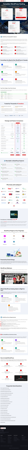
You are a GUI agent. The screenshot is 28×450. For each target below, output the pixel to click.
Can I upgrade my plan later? (4, 408)
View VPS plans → (17, 301)
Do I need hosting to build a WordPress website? (6, 415)
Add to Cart (7, 17)
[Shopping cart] (25, 0)
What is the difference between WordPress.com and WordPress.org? (8, 417)
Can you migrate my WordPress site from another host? (7, 393)
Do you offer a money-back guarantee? (5, 413)
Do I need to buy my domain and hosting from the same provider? (8, 420)
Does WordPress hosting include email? (5, 398)
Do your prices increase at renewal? (5, 405)
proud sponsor (5, 221)
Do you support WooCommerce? (4, 396)
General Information (3, 422)
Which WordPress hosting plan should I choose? (6, 391)
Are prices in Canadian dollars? (4, 410)
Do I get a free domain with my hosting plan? (5, 403)
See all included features (14, 31)
